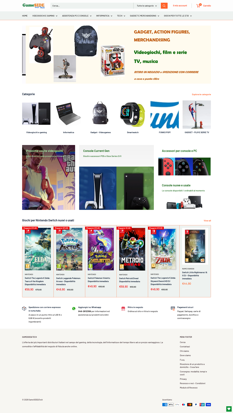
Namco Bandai (188, 269)
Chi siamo (184, 351)
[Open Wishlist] (229, 409)
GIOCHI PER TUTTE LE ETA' (176, 15)
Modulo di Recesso (189, 387)
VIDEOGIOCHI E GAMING (43, 15)
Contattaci (185, 346)
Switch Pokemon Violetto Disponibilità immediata (99, 279)
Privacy (183, 379)
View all (207, 220)
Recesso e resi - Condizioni (192, 383)
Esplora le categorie (201, 94)
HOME (25, 15)
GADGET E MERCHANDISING (143, 15)
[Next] (210, 116)
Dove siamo (185, 355)
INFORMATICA (102, 15)
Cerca (182, 342)
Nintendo (29, 274)
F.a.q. (182, 359)
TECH (119, 15)
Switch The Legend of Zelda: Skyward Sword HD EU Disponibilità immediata (163, 281)
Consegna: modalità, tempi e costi (193, 373)
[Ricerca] (164, 6)
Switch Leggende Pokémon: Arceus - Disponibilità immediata (68, 281)
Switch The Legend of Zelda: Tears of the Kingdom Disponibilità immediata (37, 281)
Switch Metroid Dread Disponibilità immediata (129, 280)
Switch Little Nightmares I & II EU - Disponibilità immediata (194, 275)
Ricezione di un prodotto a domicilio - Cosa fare (192, 365)
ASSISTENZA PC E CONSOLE (75, 15)
